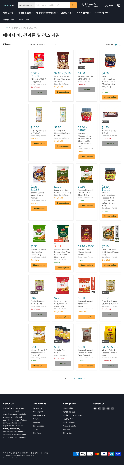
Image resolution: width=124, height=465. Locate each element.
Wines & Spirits (101, 12)
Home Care (24, 19)
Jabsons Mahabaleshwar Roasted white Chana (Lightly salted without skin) (85, 139)
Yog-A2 (36, 429)
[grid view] (116, 45)
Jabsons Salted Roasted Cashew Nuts (109, 353)
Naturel (36, 419)
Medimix (36, 422)
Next (80, 378)
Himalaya (37, 433)
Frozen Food (9, 19)
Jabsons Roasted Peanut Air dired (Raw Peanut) (85, 353)
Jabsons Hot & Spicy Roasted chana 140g (60, 304)
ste (103, 89)
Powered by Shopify (10, 458)
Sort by (31, 45)
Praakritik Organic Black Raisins (38, 302)
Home (5, 28)
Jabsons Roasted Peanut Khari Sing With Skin (62, 79)
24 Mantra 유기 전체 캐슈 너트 (38, 80)
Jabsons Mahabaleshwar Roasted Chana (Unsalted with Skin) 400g (109, 81)
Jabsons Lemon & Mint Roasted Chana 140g (38, 252)
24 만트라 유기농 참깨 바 (109, 131)
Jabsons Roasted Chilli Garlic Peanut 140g (110, 252)
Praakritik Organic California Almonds (110, 302)
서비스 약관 (44, 453)
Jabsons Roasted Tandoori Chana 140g (85, 304)
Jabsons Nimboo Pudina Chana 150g (62, 191)
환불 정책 (34, 453)
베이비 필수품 (83, 12)
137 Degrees (38, 426)
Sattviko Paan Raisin (60, 351)
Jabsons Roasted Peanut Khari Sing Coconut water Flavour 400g (62, 253)
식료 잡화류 (8, 12)
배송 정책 (25, 453)
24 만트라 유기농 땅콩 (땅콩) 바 (85, 77)
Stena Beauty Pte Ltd (38, 84)
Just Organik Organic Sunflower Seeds (62, 133)
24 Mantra (37, 408)
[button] (109, 5)
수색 (4, 453)
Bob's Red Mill (39, 415)
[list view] (119, 45)
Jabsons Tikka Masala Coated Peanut (84, 252)
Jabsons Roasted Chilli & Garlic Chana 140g (85, 192)
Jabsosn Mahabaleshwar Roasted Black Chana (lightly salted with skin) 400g (109, 199)
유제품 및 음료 (24, 12)
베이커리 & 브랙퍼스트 (46, 12)
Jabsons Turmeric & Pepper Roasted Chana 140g (39, 353)
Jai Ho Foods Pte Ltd (61, 355)
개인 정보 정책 (14, 453)
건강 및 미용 (66, 12)
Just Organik (38, 412)
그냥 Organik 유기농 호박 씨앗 (38, 131)
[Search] (73, 5)
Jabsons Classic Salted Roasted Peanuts (37, 195)
